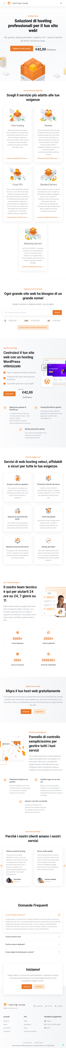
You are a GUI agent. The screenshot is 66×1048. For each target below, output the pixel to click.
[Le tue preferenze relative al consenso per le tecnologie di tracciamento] (63, 1045)
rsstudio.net (17, 881)
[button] (64, 865)
